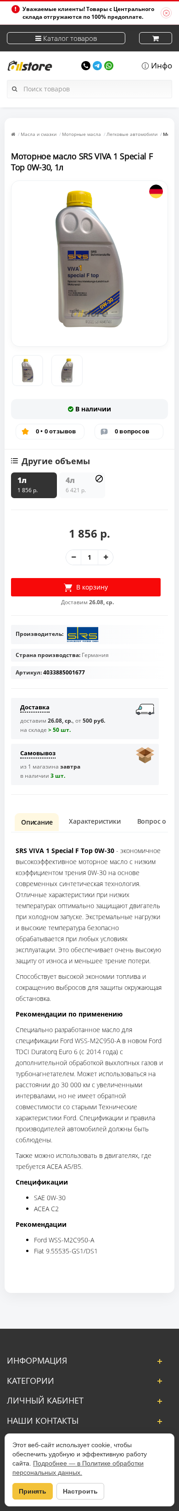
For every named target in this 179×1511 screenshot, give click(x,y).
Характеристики (94, 821)
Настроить (80, 1491)
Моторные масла (81, 134)
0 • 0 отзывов (56, 431)
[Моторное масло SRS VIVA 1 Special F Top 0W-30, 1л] (27, 370)
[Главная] (13, 134)
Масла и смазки (38, 134)
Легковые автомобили (131, 134)
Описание (36, 822)
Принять (32, 1491)
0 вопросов (132, 431)
